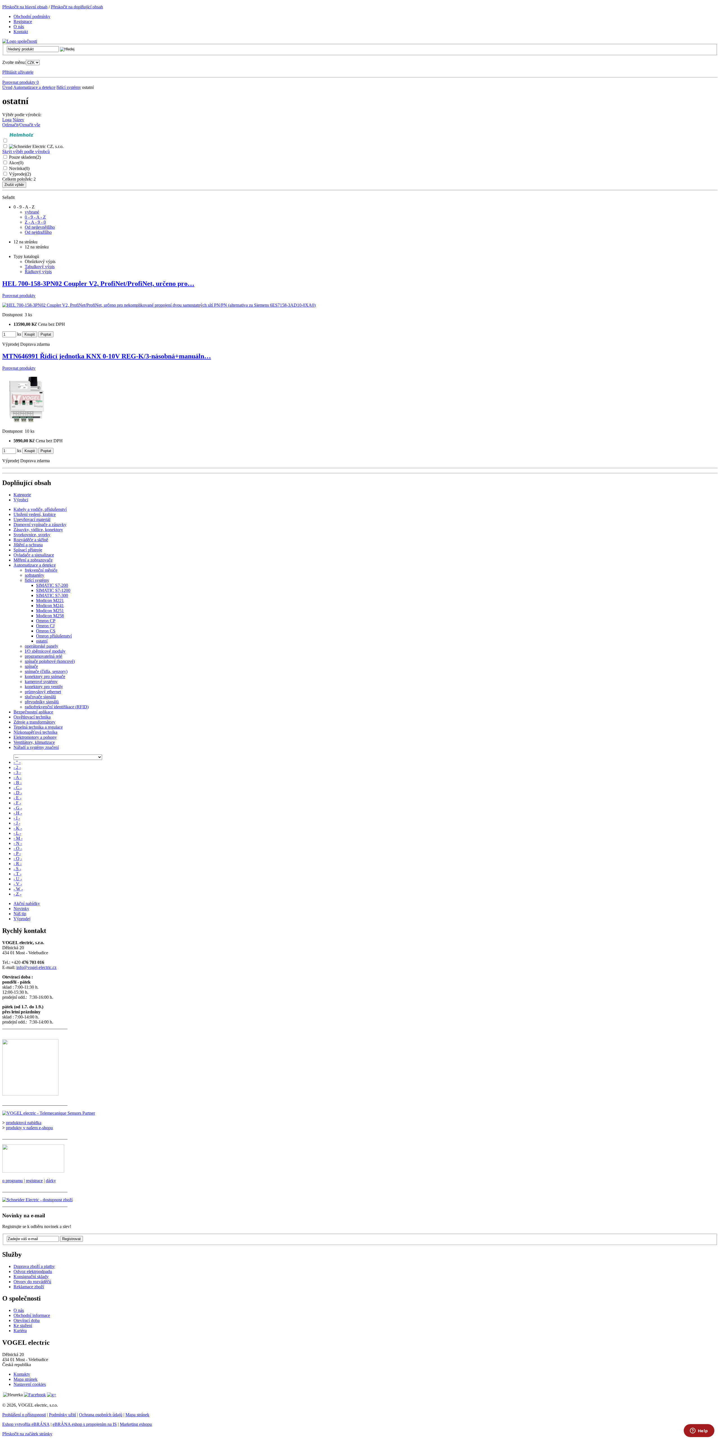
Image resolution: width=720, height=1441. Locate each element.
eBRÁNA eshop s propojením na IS (85, 1424)
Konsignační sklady (31, 1276)
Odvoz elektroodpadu (33, 1271)
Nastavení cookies (30, 1384)
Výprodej (20, 174)
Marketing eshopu (136, 1424)
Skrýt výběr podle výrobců (26, 151)
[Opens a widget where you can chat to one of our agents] (698, 1431)
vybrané (32, 212)
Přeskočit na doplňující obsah (77, 7)
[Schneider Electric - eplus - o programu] (33, 1171)
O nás (19, 1310)
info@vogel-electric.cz (36, 967)
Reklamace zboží (29, 1286)
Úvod (7, 87)
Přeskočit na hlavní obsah (25, 7)
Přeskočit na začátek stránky (27, 1433)
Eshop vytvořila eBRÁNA (26, 1424)
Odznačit (10, 124)
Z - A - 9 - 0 (35, 222)
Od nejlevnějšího (40, 227)
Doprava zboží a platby (34, 1266)
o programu (12, 1180)
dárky (51, 1180)
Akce (16, 162)
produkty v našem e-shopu (29, 1127)
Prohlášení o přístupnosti (24, 1414)
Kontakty (22, 1374)
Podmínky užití (62, 1414)
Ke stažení (23, 1325)
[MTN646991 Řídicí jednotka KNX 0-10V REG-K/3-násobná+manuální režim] (26, 421)
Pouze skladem (25, 157)
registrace (34, 1180)
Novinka (19, 168)
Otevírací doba (27, 1320)
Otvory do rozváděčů (32, 1281)
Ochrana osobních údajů (100, 1414)
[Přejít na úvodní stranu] (19, 41)
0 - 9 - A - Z (35, 217)
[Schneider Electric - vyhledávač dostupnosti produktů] (37, 1199)
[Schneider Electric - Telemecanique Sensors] (48, 1113)
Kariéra (20, 1330)
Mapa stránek (25, 1379)
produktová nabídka (23, 1122)
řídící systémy (69, 87)
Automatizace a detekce (34, 87)
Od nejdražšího (38, 232)
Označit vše (29, 124)
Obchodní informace (32, 1315)
